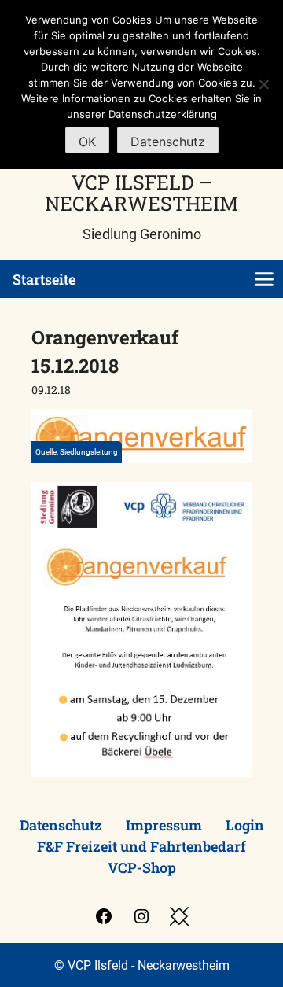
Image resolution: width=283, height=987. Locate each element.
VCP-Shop (142, 867)
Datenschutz (61, 825)
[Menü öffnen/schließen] (264, 279)
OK (87, 141)
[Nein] (263, 84)
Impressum (164, 825)
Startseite (44, 279)
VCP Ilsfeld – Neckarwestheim (141, 192)
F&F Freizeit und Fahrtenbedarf (141, 846)
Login (245, 825)
